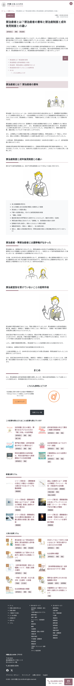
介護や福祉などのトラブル (38, 612)
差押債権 (63, 583)
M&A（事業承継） (57, 613)
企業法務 (55, 610)
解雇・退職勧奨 (57, 633)
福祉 (30, 435)
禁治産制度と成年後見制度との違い (20, 62)
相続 (16, 32)
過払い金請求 (51, 495)
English (45, 675)
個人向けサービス (36, 605)
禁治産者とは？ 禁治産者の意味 (19, 60)
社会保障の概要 (53, 553)
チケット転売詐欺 (36, 650)
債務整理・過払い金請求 (37, 631)
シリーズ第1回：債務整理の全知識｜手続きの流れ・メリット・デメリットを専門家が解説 (57, 518)
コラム (11, 623)
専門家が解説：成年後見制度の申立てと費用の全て (24, 444)
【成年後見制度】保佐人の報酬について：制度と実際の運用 (24, 567)
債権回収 (33, 644)
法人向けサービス (57, 605)
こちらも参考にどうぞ (19, 73)
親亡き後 (18, 438)
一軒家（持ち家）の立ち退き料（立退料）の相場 (24, 578)
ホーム (3, 11)
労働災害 (33, 634)
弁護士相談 (51, 492)
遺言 (62, 448)
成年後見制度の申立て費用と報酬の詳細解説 (57, 428)
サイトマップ (26, 675)
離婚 (32, 626)
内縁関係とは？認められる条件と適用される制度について (24, 554)
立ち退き (23, 583)
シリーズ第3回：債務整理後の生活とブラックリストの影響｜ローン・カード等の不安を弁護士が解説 (57, 503)
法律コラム (10, 11)
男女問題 (18, 560)
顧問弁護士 (34, 615)
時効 (57, 492)
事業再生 (55, 618)
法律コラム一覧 (37, 412)
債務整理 (18, 491)
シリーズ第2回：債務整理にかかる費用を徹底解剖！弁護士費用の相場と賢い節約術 (25, 518)
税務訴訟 (55, 620)
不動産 (17, 583)
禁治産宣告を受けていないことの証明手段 (22, 68)
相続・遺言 (34, 617)
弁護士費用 (12, 610)
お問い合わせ (36, 675)
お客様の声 (12, 618)
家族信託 (33, 624)
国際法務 (55, 623)
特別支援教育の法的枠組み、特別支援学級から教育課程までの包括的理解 (24, 455)
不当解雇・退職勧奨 (36, 639)
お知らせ (12, 620)
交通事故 (33, 629)
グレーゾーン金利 (52, 489)
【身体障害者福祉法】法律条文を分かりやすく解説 (57, 567)
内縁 (49, 596)
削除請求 (33, 641)
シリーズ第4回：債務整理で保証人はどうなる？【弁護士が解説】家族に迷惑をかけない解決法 (25, 503)
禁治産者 (22, 32)
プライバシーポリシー (12, 675)
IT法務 (54, 615)
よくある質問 (13, 615)
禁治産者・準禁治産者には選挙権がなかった (22, 65)
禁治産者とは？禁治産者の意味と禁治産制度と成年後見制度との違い (24, 542)
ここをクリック (19, 401)
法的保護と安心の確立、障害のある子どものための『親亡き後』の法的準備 (24, 429)
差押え (57, 583)
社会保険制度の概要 (22, 589)
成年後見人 (10, 32)
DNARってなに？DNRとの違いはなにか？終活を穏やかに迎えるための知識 (57, 542)
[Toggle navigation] (71, 3)
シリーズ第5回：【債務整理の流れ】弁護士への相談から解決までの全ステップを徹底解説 (25, 484)
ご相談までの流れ (14, 613)
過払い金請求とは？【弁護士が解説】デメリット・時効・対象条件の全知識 (57, 483)
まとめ (12, 70)
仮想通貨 (50, 583)
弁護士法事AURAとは (15, 608)
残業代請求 (34, 636)
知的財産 (55, 625)
